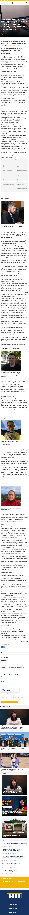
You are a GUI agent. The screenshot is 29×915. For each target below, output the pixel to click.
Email (2, 681)
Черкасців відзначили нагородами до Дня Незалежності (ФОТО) (12, 770)
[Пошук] (26, 3)
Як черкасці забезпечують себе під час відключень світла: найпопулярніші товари (14, 883)
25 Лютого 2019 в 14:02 (5, 661)
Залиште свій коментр (6, 693)
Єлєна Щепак (7, 34)
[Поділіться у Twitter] (4, 647)
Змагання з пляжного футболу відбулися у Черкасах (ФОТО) (12, 749)
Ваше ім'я (3, 676)
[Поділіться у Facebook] (2, 647)
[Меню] (2, 3)
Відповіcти (5, 669)
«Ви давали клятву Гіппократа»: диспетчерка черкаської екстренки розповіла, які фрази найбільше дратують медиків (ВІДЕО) (13, 727)
